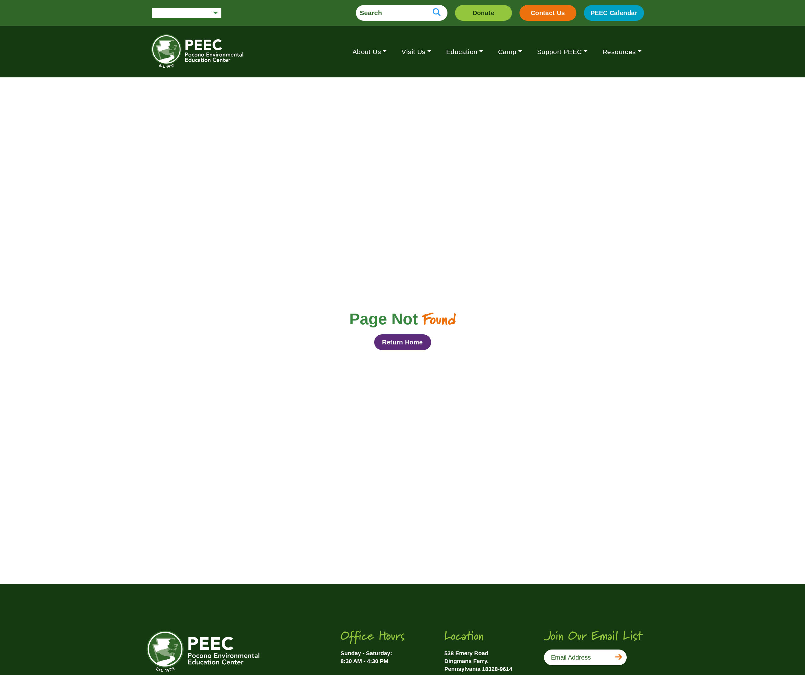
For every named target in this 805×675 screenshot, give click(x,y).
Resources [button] (619, 51)
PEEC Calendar (614, 12)
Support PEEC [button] (559, 51)
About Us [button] (367, 51)
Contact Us (548, 12)
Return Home (402, 342)
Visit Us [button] (413, 51)
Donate (483, 12)
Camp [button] (507, 51)
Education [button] (462, 51)
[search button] (436, 13)
